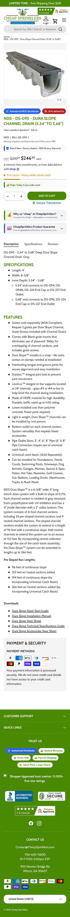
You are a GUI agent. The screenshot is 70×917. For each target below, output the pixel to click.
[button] (55, 21)
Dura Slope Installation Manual (31, 616)
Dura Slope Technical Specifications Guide (38, 626)
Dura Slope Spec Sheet (26, 621)
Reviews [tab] (53, 244)
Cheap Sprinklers (20, 909)
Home (7, 37)
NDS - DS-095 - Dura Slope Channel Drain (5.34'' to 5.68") (32, 39)
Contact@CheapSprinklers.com (35, 847)
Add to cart (47, 195)
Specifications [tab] (33, 244)
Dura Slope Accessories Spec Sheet (34, 631)
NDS (6, 137)
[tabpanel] (35, 442)
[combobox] (35, 29)
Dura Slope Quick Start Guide (30, 611)
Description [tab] (11, 244)
